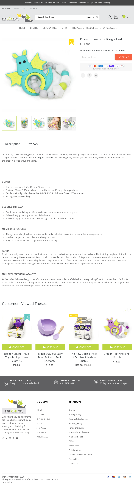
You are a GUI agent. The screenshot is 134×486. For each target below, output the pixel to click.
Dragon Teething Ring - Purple (117, 355)
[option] (39, 75)
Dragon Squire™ (45, 157)
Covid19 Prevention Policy (80, 454)
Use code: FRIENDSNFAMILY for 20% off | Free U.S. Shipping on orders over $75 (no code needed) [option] (67, 2)
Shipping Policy (75, 423)
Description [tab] (12, 144)
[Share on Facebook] (83, 75)
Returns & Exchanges (78, 419)
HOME (22, 27)
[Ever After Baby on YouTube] (17, 438)
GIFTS (64, 27)
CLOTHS (34, 27)
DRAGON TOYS (50, 27)
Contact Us (73, 463)
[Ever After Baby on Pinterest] (14, 438)
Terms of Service (76, 427)
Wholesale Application (79, 432)
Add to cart (17, 347)
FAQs (71, 441)
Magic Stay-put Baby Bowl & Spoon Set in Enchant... (50, 357)
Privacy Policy (75, 414)
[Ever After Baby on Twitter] (6, 438)
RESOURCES (92, 27)
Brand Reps (74, 445)
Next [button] (74, 123)
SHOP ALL (77, 27)
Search (72, 410)
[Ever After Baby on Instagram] (10, 438)
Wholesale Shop (76, 436)
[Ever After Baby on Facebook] (3, 438)
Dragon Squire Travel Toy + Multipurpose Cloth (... (16, 357)
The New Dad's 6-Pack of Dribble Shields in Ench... (83, 357)
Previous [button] (4, 123)
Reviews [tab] (32, 144)
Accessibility (74, 459)
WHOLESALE (109, 27)
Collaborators (75, 450)
